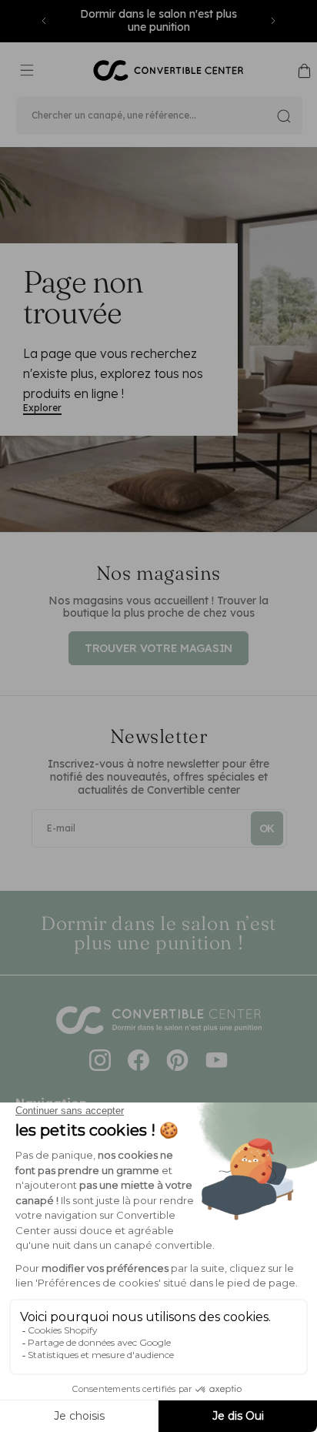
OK (267, 828)
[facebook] (138, 1061)
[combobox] (159, 115)
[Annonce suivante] (273, 21)
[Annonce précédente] (44, 21)
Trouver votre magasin (158, 648)
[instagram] (100, 1061)
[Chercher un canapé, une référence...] (284, 116)
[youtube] (216, 1061)
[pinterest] (177, 1061)
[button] (26, 70)
